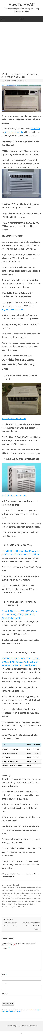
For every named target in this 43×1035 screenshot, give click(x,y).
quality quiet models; (13, 132)
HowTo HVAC (21, 4)
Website (5, 993)
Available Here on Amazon (14, 418)
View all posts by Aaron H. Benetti (14, 907)
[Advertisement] (21, 46)
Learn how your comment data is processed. (21, 1010)
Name (4, 974)
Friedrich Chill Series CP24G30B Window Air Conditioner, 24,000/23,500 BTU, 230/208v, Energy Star (20, 614)
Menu (21, 19)
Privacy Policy (12, 1026)
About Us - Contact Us (29, 1026)
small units (35, 128)
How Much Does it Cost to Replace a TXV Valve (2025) (31, 926)
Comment (6, 948)
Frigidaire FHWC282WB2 (13, 309)
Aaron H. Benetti (10, 81)
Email (4, 984)
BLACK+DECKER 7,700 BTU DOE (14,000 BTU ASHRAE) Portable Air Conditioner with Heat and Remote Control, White (21, 661)
